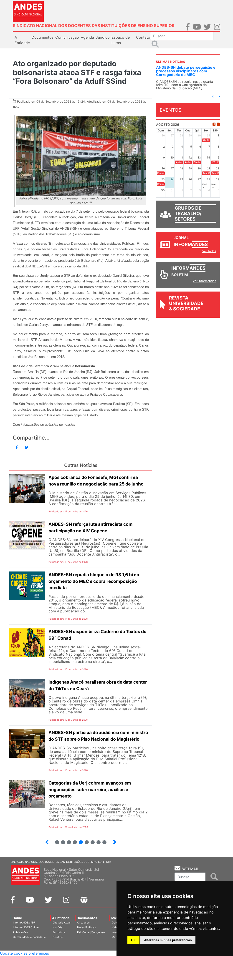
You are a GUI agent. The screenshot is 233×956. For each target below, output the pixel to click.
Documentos (87, 918)
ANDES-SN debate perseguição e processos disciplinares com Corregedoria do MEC (185, 71)
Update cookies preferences (24, 953)
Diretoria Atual (62, 922)
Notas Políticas (86, 927)
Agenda (87, 37)
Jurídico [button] (103, 37)
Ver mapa (96, 879)
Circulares (83, 922)
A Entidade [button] (22, 40)
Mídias (116, 918)
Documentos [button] (42, 37)
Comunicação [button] (67, 37)
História (57, 927)
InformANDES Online (26, 927)
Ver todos (209, 251)
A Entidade (61, 918)
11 (93, 842)
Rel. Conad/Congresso (91, 932)
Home (17, 918)
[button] (212, 96)
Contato (143, 37)
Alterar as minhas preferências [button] (168, 940)
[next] (218, 124)
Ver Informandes (204, 281)
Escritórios (59, 932)
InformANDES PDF (24, 922)
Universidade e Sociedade (29, 937)
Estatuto (58, 937)
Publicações (20, 932)
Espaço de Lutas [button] (120, 40)
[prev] (214, 124)
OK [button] (133, 940)
